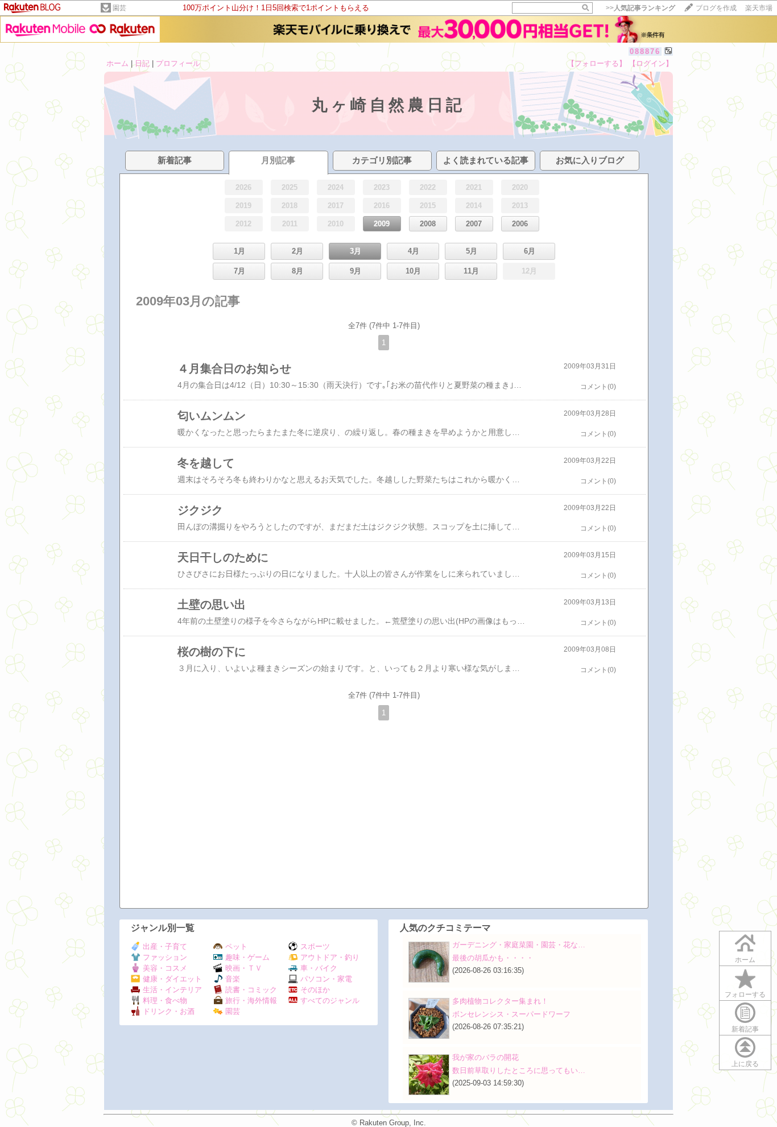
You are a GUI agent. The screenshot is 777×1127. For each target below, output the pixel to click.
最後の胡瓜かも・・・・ (493, 958)
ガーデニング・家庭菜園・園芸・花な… (518, 944)
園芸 (119, 8)
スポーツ (315, 946)
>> (640, 8)
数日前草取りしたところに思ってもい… (518, 1070)
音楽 (232, 979)
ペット (236, 946)
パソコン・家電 (326, 979)
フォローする (745, 994)
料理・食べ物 (165, 1000)
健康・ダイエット (172, 979)
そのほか (315, 989)
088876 (645, 51)
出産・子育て (165, 946)
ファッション (165, 957)
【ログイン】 (651, 63)
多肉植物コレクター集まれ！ (500, 1001)
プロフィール (178, 63)
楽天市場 (758, 8)
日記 (142, 63)
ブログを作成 (716, 8)
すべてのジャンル (329, 1000)
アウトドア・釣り (329, 957)
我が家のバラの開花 (485, 1057)
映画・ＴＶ (243, 968)
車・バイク (318, 968)
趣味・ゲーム (247, 957)
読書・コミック (251, 989)
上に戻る (745, 1064)
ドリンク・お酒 (169, 1011)
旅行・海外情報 (251, 1000)
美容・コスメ (165, 968)
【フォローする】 (596, 63)
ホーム (117, 63)
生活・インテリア (172, 989)
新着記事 (745, 1029)
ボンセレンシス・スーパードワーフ (511, 1014)
